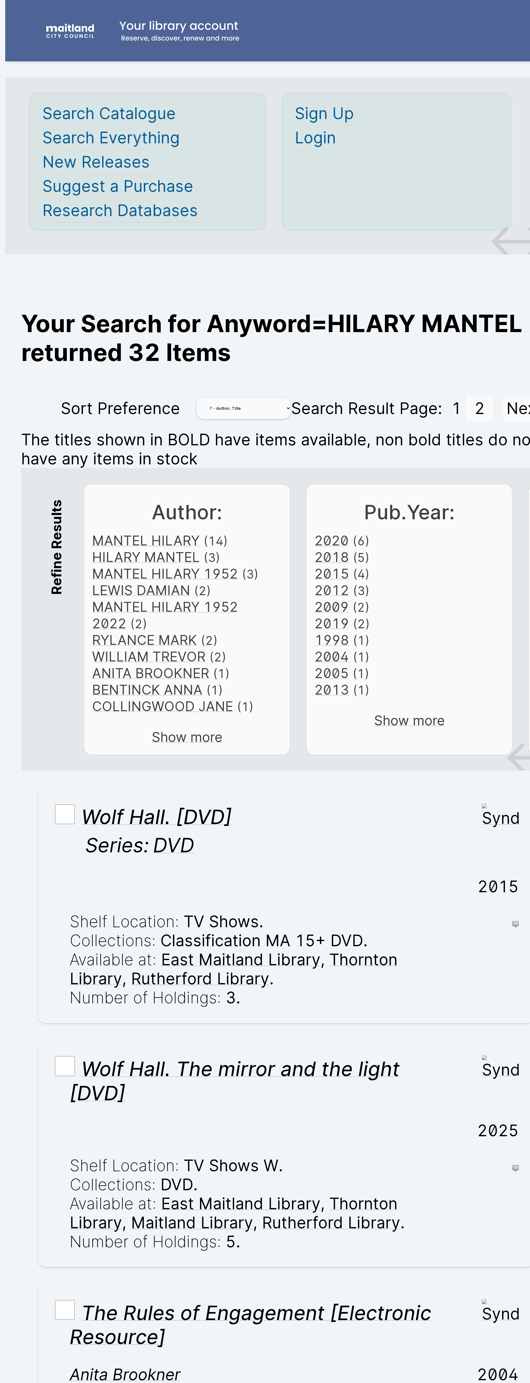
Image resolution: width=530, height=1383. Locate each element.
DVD (173, 845)
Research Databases (120, 210)
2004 (331, 656)
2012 (331, 590)
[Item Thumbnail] (500, 817)
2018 (331, 557)
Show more (187, 737)
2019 (331, 623)
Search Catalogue (109, 113)
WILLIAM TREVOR (148, 656)
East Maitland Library (241, 959)
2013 (331, 689)
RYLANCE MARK (144, 640)
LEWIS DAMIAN (141, 590)
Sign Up (324, 113)
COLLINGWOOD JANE (162, 706)
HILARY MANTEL (146, 557)
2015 (331, 573)
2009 (331, 607)
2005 (331, 673)
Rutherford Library (200, 978)
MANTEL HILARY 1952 (165, 573)
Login (315, 137)
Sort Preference (120, 408)
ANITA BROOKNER (150, 673)
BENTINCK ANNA (147, 689)
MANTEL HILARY (146, 540)
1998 (331, 640)
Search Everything (111, 137)
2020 (331, 540)
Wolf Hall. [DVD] (156, 817)
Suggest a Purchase (117, 186)
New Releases (96, 161)
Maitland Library (192, 1222)
